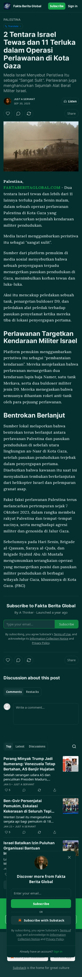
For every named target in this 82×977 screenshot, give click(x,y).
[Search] (74, 746)
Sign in (73, 6)
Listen (72, 101)
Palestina (12, 19)
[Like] (7, 113)
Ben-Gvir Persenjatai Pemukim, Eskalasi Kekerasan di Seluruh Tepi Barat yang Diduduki (27, 806)
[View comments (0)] (18, 113)
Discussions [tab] (37, 746)
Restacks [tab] (32, 692)
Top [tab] (8, 746)
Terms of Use (62, 634)
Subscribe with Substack (44, 920)
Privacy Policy (55, 939)
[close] (69, 857)
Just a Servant (24, 99)
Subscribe (57, 6)
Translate (13, 26)
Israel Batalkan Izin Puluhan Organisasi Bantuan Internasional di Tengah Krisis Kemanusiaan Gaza (29, 848)
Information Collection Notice (49, 638)
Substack (19, 968)
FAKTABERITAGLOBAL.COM (31, 187)
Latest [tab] (20, 746)
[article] (41, 774)
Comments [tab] (14, 692)
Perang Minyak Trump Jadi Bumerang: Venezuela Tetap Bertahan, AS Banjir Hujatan (29, 763)
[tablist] (22, 691)
